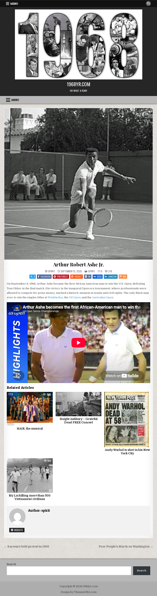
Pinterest (62, 276)
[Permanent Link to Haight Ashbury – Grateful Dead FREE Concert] (79, 404)
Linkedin (112, 276)
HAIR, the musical (30, 428)
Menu (14, 3)
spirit (51, 271)
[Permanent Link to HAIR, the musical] (30, 409)
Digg (99, 276)
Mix (124, 276)
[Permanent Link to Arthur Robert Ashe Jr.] (78, 184)
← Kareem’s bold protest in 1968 (26, 546)
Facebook (45, 276)
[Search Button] (148, 3)
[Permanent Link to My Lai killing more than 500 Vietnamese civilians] (30, 475)
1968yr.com (78, 84)
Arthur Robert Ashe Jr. (78, 264)
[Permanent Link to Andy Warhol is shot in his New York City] (127, 419)
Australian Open (102, 297)
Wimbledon (55, 297)
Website (18, 530)
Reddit (78, 276)
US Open (75, 297)
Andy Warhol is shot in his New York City (127, 451)
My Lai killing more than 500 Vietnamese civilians (29, 497)
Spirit (91, 271)
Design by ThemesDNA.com (78, 592)
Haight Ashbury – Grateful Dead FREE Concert (79, 420)
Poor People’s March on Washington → (126, 546)
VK (89, 276)
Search (11, 564)
